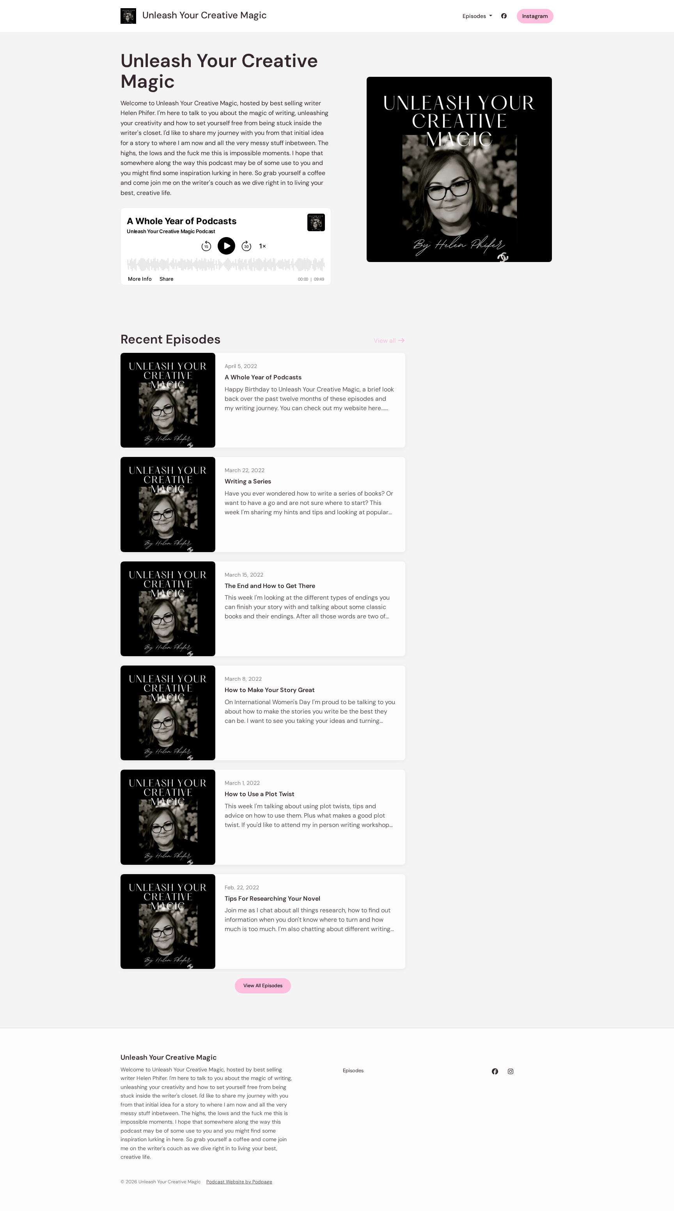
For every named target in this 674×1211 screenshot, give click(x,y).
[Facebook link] (504, 16)
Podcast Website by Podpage (239, 1182)
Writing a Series (248, 481)
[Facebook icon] (495, 1071)
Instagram (535, 15)
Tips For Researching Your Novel (272, 898)
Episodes (475, 15)
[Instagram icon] (510, 1071)
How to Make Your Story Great (270, 690)
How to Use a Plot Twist (259, 794)
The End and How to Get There (270, 586)
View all (385, 340)
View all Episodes (262, 986)
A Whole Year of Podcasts (263, 377)
